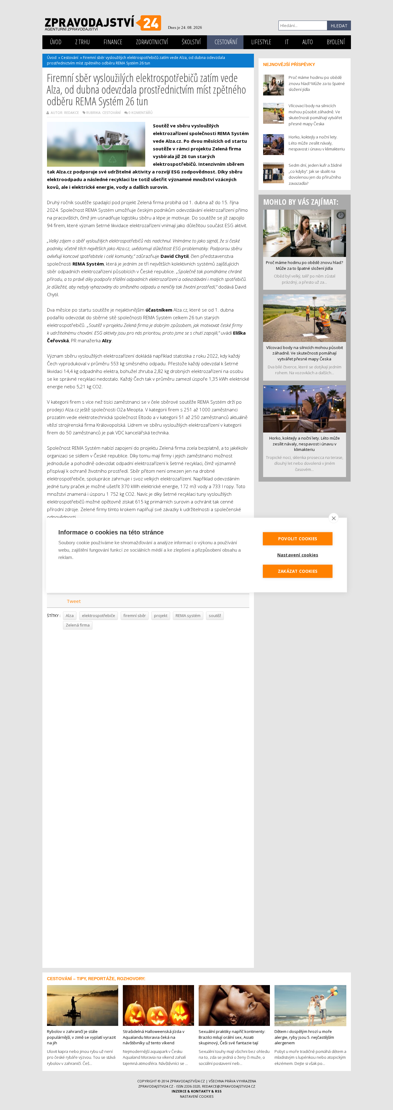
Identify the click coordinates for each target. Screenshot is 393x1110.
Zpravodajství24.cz (187, 1081)
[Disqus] (148, 717)
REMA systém (188, 615)
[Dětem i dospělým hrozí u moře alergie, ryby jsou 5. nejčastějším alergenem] (310, 1005)
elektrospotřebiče (98, 615)
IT (287, 42)
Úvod (55, 42)
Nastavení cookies (196, 1096)
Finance (112, 42)
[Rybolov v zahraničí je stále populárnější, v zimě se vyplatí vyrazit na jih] (82, 1005)
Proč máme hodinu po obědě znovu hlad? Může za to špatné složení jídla (304, 265)
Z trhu (82, 42)
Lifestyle (261, 42)
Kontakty (200, 1091)
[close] (334, 518)
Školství (191, 42)
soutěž (215, 615)
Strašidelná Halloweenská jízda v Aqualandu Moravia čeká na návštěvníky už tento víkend (154, 1037)
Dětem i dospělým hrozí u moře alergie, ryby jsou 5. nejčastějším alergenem (304, 1037)
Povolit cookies (297, 538)
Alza (70, 615)
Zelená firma (78, 625)
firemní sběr (134, 615)
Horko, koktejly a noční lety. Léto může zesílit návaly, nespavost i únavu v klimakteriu (304, 443)
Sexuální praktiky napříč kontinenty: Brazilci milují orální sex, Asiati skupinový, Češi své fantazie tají (232, 1037)
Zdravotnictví (152, 42)
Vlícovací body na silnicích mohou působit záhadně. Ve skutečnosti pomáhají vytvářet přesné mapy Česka (304, 353)
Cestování (226, 42)
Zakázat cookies (297, 571)
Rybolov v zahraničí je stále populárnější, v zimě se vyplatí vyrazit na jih (81, 1037)
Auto (307, 42)
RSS (218, 1091)
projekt (160, 615)
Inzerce (179, 1091)
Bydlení (336, 42)
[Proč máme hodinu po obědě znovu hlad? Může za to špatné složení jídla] (304, 233)
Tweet (74, 601)
